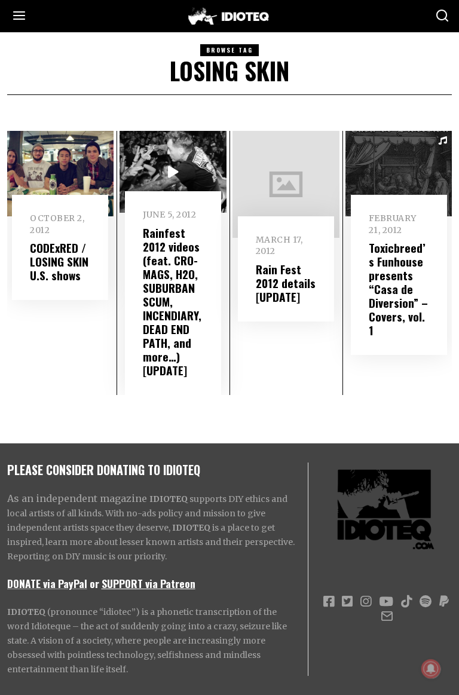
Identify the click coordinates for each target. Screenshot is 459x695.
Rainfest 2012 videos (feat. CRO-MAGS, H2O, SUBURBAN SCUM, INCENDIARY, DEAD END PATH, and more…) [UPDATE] (172, 301)
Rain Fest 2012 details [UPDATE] (286, 283)
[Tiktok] (406, 602)
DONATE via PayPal (47, 583)
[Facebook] (328, 602)
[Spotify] (425, 602)
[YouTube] (386, 602)
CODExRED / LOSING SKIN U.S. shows (59, 261)
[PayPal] (444, 602)
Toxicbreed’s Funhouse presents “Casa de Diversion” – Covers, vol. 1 (398, 289)
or (94, 583)
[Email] (387, 616)
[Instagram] (365, 602)
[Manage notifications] (430, 668)
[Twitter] (347, 602)
